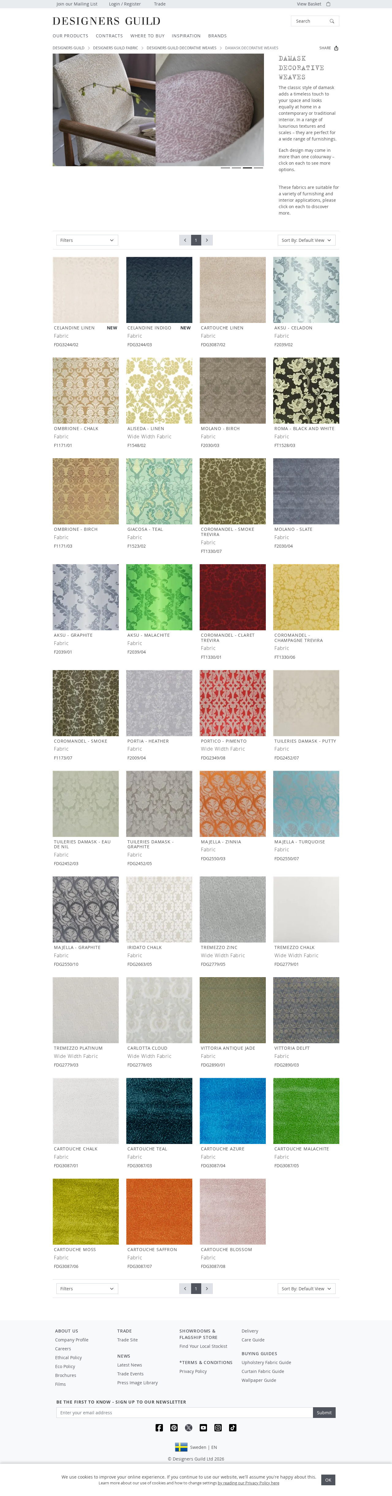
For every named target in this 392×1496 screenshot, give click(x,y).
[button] (315, 21)
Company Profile (72, 1340)
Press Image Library (137, 1382)
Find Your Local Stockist (203, 1346)
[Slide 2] (236, 168)
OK (328, 1480)
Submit (324, 1412)
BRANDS (217, 36)
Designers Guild (69, 48)
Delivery (250, 1331)
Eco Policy (65, 1366)
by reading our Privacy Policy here (248, 1483)
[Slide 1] (225, 168)
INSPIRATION (186, 36)
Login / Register (125, 4)
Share (325, 48)
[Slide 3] (247, 168)
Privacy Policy (193, 1371)
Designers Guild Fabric (115, 48)
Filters (66, 240)
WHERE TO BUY (147, 36)
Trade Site (127, 1340)
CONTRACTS (109, 36)
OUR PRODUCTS (71, 36)
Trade (160, 4)
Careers (63, 1349)
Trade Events (130, 1374)
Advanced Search (276, 21)
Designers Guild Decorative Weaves (182, 48)
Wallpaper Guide (259, 1380)
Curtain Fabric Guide (263, 1371)
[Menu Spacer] (144, 1345)
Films (60, 1384)
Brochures (65, 1375)
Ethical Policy (68, 1357)
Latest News (129, 1365)
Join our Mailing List (77, 4)
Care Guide (253, 1340)
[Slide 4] (258, 168)
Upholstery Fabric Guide (266, 1362)
